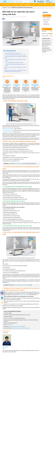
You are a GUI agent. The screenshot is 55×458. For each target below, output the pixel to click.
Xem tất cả (45, 15)
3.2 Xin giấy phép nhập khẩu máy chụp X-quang (14, 62)
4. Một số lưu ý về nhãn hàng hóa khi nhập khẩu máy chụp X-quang (15, 68)
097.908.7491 (10, 324)
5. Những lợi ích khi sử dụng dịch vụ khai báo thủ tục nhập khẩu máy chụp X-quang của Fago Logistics (15, 71)
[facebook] (3, 18)
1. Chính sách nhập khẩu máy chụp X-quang (12, 53)
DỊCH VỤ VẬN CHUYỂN (6, 4)
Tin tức (9, 7)
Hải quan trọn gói (12, 16)
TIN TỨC (39, 4)
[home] (5, 1)
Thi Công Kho (18, 16)
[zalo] (5, 18)
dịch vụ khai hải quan (19, 163)
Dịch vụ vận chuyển (6, 16)
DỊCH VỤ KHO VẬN (21, 5)
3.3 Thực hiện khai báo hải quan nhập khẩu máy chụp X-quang (15, 65)
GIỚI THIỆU (15, 4)
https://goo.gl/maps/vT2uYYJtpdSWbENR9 (17, 326)
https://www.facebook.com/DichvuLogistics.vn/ (21, 328)
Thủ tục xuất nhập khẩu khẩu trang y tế (21, 285)
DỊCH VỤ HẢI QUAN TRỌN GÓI (27, 5)
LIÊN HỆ (51, 4)
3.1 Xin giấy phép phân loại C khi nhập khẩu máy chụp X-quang (15, 60)
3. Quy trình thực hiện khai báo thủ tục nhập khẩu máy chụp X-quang (15, 57)
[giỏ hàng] (35, 1)
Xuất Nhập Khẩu (24, 16)
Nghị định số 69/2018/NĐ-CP (8, 128)
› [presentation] (39, 86)
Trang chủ (4, 7)
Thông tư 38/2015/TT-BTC (8, 130)
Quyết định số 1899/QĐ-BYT (8, 132)
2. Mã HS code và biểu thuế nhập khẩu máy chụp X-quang (15, 54)
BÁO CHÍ (44, 4)
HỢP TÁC (33, 4)
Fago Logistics (23, 294)
